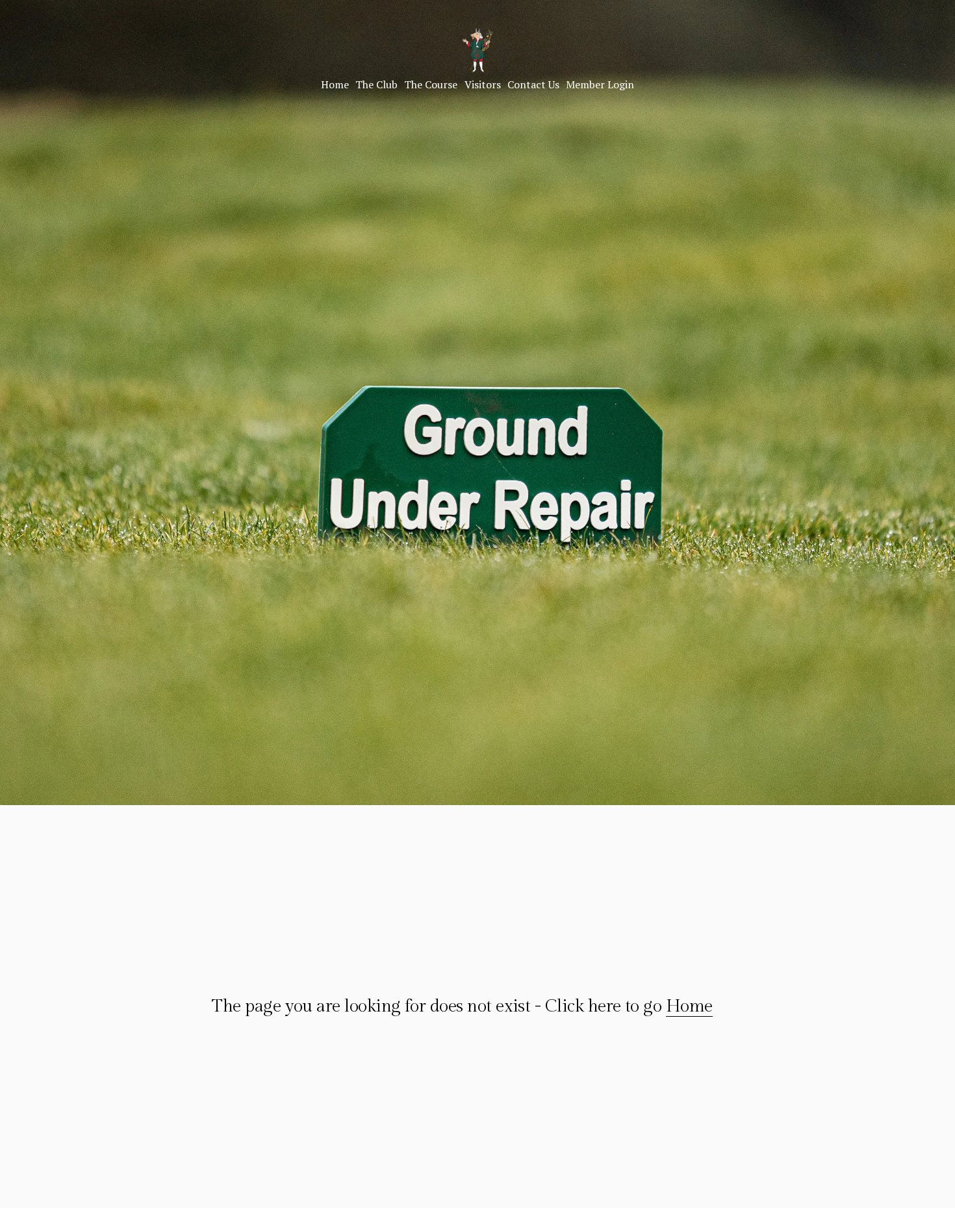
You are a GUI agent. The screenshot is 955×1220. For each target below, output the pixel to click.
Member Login (600, 84)
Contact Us (533, 84)
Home (335, 84)
